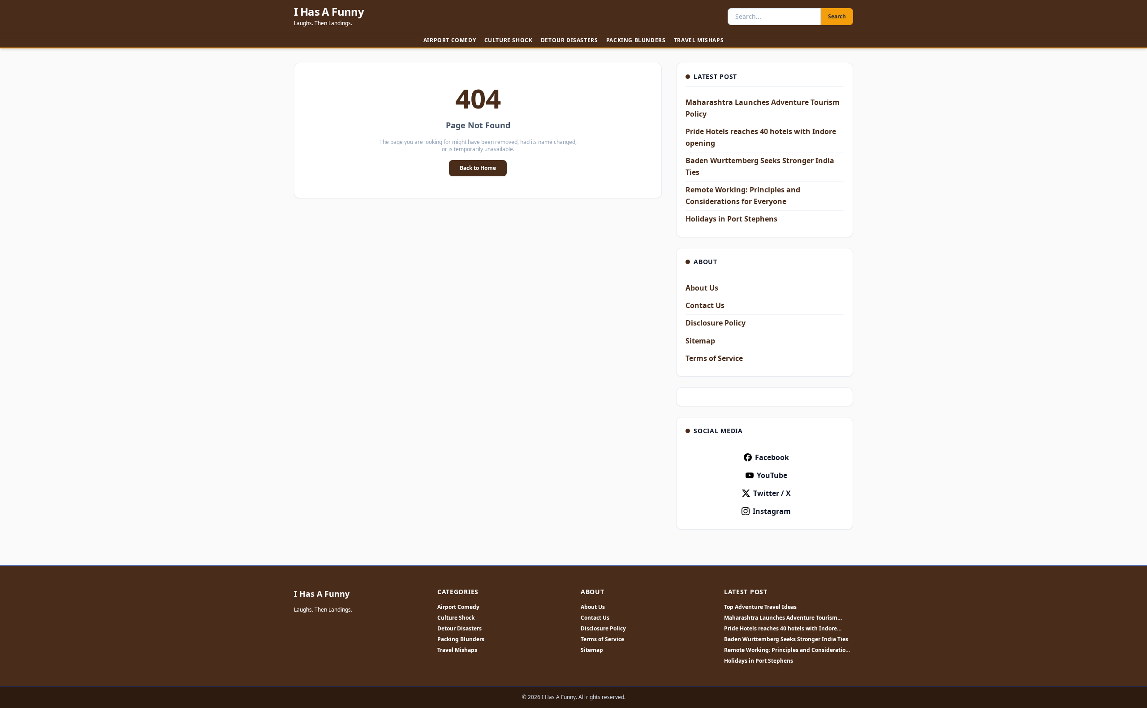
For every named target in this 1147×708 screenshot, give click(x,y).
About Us (702, 288)
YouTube (772, 475)
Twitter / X (772, 493)
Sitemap (700, 341)
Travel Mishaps (699, 40)
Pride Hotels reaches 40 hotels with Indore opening (780, 628)
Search (837, 16)
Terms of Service (714, 358)
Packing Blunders (636, 40)
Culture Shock (508, 40)
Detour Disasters (569, 40)
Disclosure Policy (716, 323)
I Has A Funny (329, 11)
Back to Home (478, 168)
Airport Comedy (449, 40)
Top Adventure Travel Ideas (760, 607)
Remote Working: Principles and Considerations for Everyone (788, 650)
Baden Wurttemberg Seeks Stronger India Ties (786, 639)
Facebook (772, 457)
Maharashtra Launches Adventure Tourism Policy (780, 617)
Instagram (772, 511)
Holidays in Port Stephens (731, 219)
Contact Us (705, 305)
